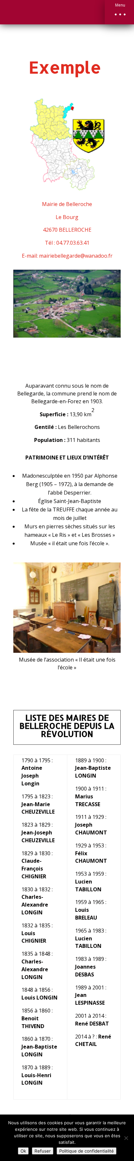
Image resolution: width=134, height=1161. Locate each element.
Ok (23, 1151)
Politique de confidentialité (86, 1151)
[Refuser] (126, 1138)
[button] (119, 12)
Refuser (42, 1151)
